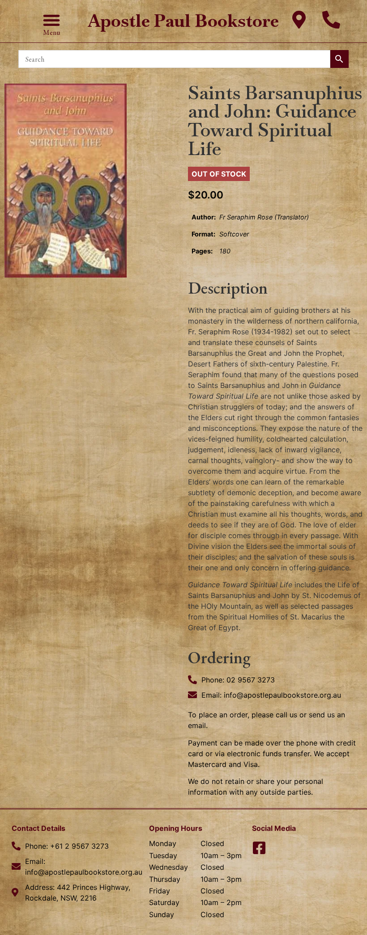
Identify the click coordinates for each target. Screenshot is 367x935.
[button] (51, 20)
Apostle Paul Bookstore (183, 21)
